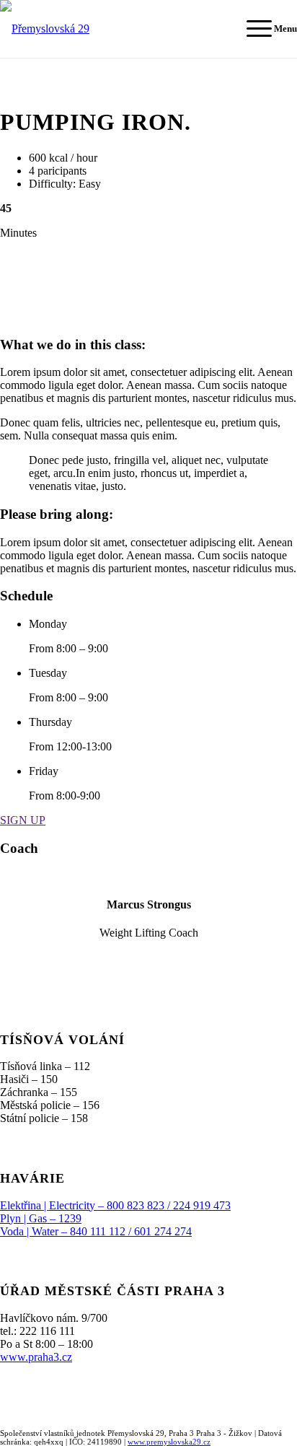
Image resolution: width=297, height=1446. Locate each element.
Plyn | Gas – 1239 (40, 1218)
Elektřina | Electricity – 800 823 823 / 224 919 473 (115, 1205)
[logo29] (114, 29)
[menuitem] (264, 29)
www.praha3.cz (36, 1357)
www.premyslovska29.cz (169, 1441)
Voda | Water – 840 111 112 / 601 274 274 (96, 1231)
